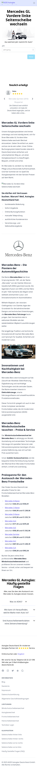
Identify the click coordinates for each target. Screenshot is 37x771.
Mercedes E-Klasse (12, 514)
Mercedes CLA (10, 548)
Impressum (6, 690)
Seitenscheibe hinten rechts (12, 739)
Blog (3, 682)
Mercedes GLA (10, 521)
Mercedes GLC (10, 541)
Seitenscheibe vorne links (11, 747)
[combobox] (18, 49)
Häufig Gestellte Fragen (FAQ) (13, 751)
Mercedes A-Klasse (12, 501)
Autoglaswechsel (8, 712)
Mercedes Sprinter (12, 534)
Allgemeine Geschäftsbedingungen (15, 698)
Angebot (21, 654)
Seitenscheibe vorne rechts (12, 743)
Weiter (31, 57)
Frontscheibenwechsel (10, 716)
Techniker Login (8, 725)
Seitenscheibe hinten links (12, 734)
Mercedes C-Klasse (12, 507)
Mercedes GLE (10, 528)
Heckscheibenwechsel (10, 721)
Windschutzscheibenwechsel (13, 708)
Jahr (3, 46)
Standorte (5, 686)
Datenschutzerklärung (10, 694)
